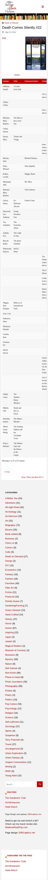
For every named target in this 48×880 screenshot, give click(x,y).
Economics (10, 570)
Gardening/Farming (14, 605)
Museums (10, 655)
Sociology (10, 726)
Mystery (9, 659)
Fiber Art (9, 587)
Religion (9, 713)
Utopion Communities (16, 762)
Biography (10, 525)
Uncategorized (12, 748)
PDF (4, 38)
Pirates (8, 690)
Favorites (10, 583)
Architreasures (12, 802)
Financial (9, 596)
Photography (11, 686)
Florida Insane (12, 601)
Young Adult (11, 775)
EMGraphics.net (34, 814)
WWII (8, 771)
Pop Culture (11, 704)
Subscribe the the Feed (19, 856)
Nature (8, 664)
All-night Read (12, 507)
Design (8, 561)
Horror (8, 623)
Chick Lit (9, 543)
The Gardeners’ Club (15, 798)
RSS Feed (11, 792)
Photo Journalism (14, 681)
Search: (17, 75)
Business (9, 538)
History (8, 619)
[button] (11, 81)
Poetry (8, 695)
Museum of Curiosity (15, 650)
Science (9, 717)
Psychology (11, 708)
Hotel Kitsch (11, 807)
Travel (8, 744)
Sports (8, 731)
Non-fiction (10, 673)
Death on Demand (11, 23)
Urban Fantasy (12, 757)
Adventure (10, 503)
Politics (9, 699)
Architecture (11, 516)
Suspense (10, 735)
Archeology (10, 512)
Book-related (11, 534)
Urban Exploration (14, 753)
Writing (8, 766)
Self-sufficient (12, 722)
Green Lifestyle (12, 610)
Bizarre (8, 529)
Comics (9, 547)
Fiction (8, 592)
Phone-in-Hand (12, 677)
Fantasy (9, 574)
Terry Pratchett (12, 740)
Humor (8, 628)
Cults (7, 552)
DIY (7, 565)
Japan (8, 637)
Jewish (8, 641)
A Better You (11, 498)
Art (6, 520)
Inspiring (9, 632)
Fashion (9, 579)
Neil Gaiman (11, 668)
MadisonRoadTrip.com (16, 827)
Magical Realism (13, 646)
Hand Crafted (11, 614)
